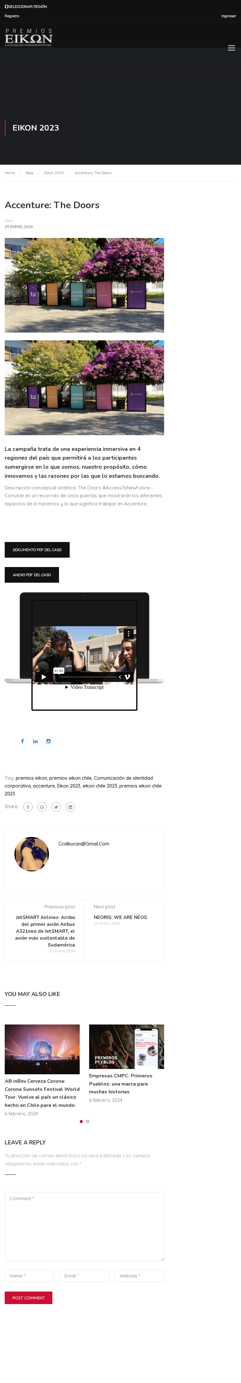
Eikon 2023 (68, 786)
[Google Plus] (42, 807)
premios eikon (31, 778)
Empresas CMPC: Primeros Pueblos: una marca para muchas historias (121, 1083)
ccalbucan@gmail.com (83, 844)
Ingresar (229, 15)
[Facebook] (28, 807)
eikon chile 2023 (100, 786)
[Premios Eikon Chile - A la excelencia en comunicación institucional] (29, 37)
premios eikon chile (70, 778)
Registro (12, 15)
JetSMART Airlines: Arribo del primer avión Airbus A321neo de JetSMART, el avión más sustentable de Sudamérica (45, 931)
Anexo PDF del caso (32, 574)
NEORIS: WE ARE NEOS (120, 917)
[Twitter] (56, 807)
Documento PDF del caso (37, 549)
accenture (44, 786)
